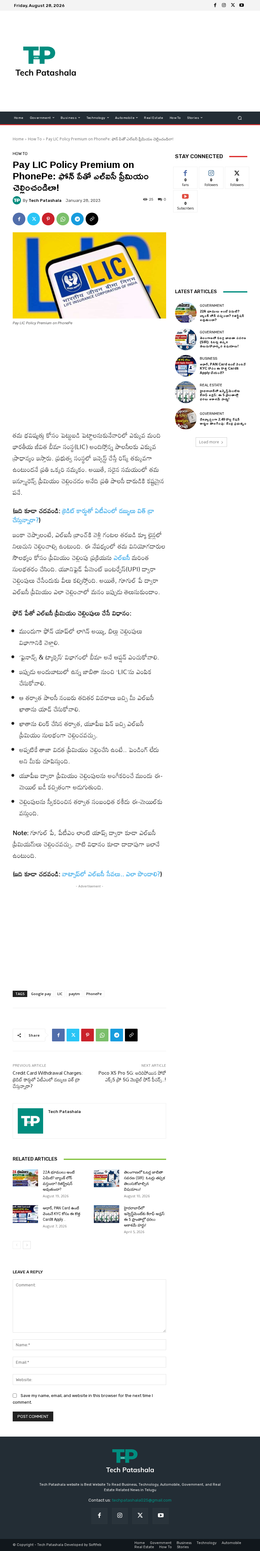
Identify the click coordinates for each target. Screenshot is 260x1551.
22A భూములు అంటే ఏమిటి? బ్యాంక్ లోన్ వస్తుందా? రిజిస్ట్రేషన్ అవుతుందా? (222, 315)
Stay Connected (199, 156)
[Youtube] (241, 5)
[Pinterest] (48, 219)
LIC (59, 993)
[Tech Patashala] (18, 200)
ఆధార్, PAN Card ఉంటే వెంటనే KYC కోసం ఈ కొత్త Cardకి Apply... (61, 1214)
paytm (74, 993)
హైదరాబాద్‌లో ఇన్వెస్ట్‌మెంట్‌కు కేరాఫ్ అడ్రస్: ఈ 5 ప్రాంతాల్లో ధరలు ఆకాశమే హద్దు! (220, 394)
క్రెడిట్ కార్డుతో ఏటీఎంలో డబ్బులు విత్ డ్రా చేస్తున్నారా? (83, 515)
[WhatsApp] (62, 219)
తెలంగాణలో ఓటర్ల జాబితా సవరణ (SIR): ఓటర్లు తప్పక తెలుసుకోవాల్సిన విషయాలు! (223, 341)
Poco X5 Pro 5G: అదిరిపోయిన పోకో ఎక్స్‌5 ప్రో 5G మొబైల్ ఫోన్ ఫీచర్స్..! (132, 1076)
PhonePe (94, 993)
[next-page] (27, 1245)
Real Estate (211, 385)
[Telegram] (77, 219)
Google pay (41, 993)
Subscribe (185, 195)
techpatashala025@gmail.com (142, 1500)
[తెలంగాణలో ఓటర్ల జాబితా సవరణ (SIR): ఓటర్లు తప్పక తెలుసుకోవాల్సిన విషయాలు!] (106, 1178)
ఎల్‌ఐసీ (122, 557)
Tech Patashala (45, 200)
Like (185, 171)
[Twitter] (232, 5)
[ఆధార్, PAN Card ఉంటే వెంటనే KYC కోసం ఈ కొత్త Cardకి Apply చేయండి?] (25, 1214)
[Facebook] (215, 5)
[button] (240, 118)
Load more (209, 442)
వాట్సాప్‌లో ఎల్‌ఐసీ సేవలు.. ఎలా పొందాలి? (111, 873)
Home (18, 139)
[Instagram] (223, 5)
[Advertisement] (173, 61)
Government (212, 305)
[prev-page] (17, 1245)
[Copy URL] (92, 219)
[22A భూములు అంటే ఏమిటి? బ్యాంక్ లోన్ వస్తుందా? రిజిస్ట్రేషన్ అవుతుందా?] (25, 1178)
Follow (211, 171)
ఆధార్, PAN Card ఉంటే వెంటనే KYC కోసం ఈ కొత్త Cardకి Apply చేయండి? (222, 368)
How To (35, 139)
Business (208, 358)
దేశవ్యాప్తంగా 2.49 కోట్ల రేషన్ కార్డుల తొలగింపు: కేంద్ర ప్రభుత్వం (223, 421)
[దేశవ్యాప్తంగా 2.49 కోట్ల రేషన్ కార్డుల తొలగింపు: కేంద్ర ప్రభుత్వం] (186, 418)
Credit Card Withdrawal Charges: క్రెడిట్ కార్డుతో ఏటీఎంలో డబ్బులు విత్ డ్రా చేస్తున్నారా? (48, 1079)
